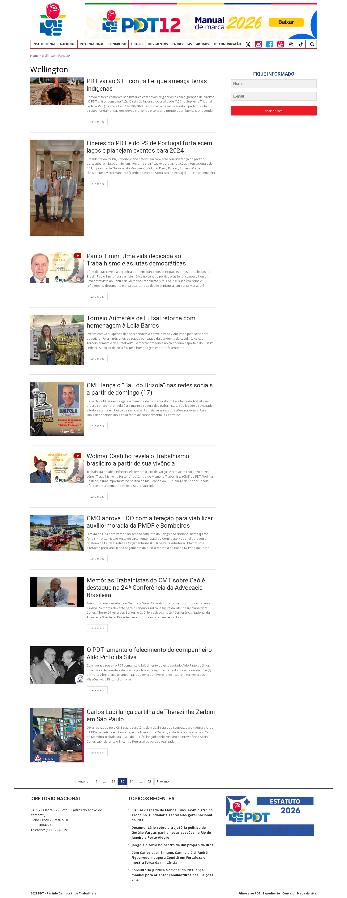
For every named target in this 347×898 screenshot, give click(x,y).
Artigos (202, 44)
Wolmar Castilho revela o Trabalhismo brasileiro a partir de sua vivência (138, 460)
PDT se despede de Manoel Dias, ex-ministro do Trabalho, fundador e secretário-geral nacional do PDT (172, 815)
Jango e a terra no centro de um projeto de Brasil (173, 845)
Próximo (163, 781)
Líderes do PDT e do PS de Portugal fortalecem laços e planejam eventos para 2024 (149, 147)
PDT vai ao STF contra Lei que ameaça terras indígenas (147, 84)
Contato (288, 893)
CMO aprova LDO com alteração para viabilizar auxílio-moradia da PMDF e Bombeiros (150, 522)
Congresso (117, 44)
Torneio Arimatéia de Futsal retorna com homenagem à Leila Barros (141, 322)
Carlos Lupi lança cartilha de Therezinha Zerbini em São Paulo (151, 715)
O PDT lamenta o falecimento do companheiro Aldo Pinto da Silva (149, 653)
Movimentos (158, 44)
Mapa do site (306, 893)
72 (149, 781)
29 (113, 781)
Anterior (84, 781)
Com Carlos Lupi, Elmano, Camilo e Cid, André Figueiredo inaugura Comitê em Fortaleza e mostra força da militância (169, 857)
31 (131, 781)
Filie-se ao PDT (249, 893)
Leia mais (97, 122)
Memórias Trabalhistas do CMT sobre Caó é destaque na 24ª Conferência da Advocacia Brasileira (146, 588)
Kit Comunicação (227, 44)
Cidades (137, 44)
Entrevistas (182, 44)
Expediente (271, 893)
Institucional (44, 44)
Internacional (92, 44)
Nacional (67, 44)
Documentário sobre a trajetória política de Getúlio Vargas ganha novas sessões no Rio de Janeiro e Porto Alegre (171, 832)
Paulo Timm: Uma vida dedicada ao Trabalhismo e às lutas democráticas (136, 259)
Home (34, 55)
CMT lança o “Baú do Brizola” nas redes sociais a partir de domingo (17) (150, 389)
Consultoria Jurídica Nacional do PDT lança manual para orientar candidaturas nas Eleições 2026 (172, 875)
